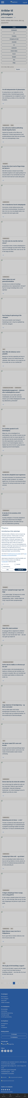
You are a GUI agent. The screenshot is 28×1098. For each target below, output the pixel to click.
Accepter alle (20, 569)
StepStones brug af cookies (14, 553)
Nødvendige (6, 564)
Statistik (18, 564)
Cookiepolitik (5, 561)
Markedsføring (6, 566)
